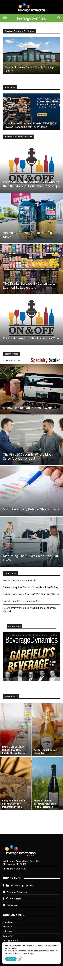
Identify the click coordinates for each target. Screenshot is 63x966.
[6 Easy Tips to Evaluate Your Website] (31, 389)
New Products (11, 696)
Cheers (17, 898)
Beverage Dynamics (24, 885)
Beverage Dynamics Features (18, 137)
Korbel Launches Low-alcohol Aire (21, 601)
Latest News (10, 573)
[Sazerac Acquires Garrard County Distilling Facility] (31, 55)
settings (29, 953)
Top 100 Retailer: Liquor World (19, 580)
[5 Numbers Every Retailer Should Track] (31, 491)
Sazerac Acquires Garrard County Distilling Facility (30, 587)
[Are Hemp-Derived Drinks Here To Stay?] (31, 218)
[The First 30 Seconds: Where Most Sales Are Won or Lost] (31, 440)
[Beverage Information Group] (31, 8)
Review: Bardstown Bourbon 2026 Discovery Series (31, 594)
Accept (11, 959)
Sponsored (10, 87)
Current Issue (14, 626)
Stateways (12, 905)
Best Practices (11, 354)
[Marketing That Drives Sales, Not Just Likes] (31, 542)
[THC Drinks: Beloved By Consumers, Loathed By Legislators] (31, 269)
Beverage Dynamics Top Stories (19, 31)
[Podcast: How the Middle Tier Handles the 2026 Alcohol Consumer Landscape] (31, 168)
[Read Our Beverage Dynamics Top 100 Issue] (31, 656)
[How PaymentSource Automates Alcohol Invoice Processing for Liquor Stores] (31, 111)
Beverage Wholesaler (17, 892)
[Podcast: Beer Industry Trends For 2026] (31, 320)
